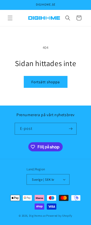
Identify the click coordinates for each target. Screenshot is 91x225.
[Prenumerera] (70, 129)
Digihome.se (37, 215)
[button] (10, 18)
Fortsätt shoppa (45, 81)
